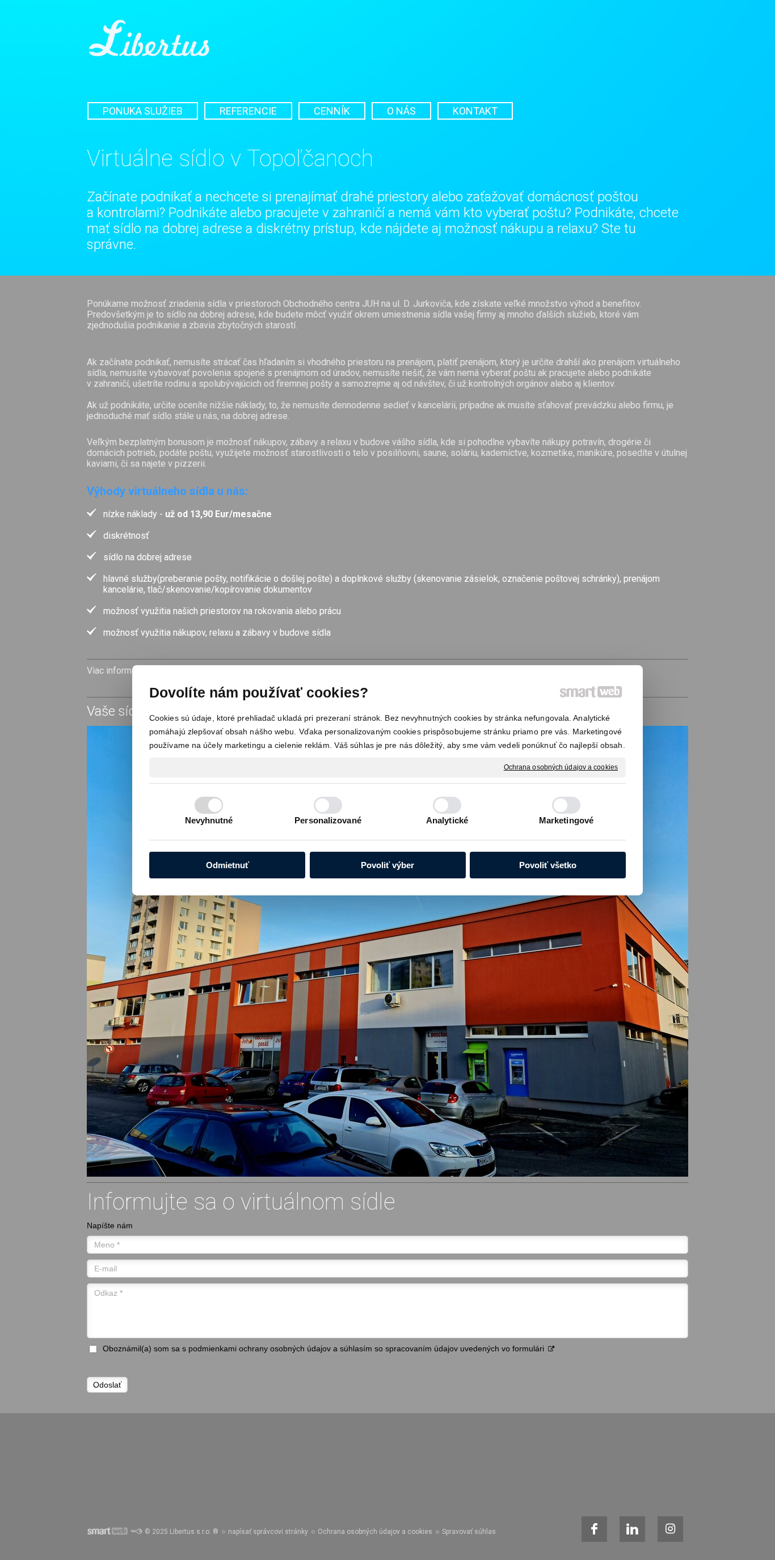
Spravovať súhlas (469, 1532)
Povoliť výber (387, 865)
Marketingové (566, 820)
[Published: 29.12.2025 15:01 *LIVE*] (136, 1532)
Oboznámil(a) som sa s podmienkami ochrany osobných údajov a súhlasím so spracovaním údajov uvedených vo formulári (323, 1348)
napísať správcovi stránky (268, 1532)
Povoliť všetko (547, 865)
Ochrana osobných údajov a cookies (561, 767)
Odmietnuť (227, 865)
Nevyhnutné (209, 820)
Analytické (447, 820)
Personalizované (327, 820)
